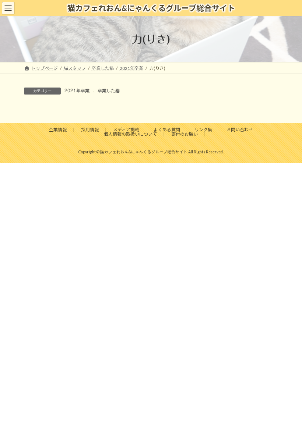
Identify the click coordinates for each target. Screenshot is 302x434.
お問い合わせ (239, 129)
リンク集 (203, 129)
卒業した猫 (109, 90)
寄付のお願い (184, 134)
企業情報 (58, 129)
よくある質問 (167, 129)
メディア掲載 (126, 129)
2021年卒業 (76, 90)
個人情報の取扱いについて (130, 134)
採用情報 (90, 129)
